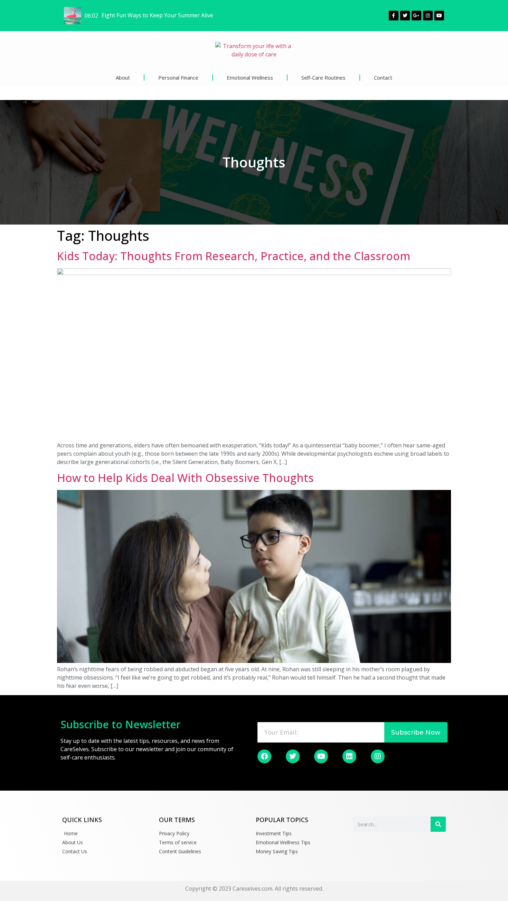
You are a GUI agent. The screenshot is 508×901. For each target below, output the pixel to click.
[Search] (438, 824)
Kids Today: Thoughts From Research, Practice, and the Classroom (233, 255)
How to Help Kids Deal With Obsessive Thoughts (185, 477)
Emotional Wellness (250, 77)
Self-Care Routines (323, 77)
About (123, 77)
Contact (383, 77)
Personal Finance (178, 77)
